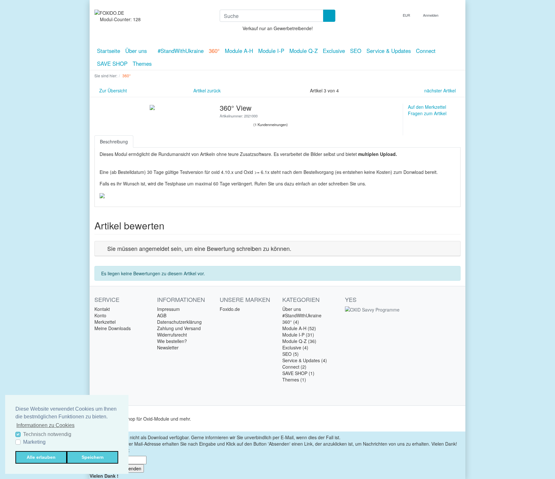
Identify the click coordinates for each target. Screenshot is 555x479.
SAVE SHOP (112, 63)
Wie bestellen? (172, 341)
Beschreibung (114, 141)
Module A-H (239, 51)
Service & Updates (388, 51)
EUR (407, 15)
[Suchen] (329, 16)
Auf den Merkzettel (427, 107)
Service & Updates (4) (304, 360)
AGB (161, 315)
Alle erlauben (41, 457)
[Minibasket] (454, 15)
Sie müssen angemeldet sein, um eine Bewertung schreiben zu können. (199, 248)
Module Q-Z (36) (299, 341)
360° (214, 51)
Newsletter (168, 347)
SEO (355, 51)
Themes (142, 63)
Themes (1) (294, 379)
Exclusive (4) (295, 347)
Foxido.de (230, 309)
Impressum (168, 309)
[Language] (392, 15)
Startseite (108, 51)
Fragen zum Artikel (427, 113)
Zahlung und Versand (179, 328)
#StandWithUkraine (181, 51)
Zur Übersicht (112, 90)
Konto (100, 315)
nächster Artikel (440, 90)
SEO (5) (290, 354)
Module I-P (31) (298, 334)
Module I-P (271, 51)
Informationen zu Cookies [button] (45, 425)
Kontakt (102, 309)
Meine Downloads (112, 328)
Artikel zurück (206, 90)
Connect (426, 51)
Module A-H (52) (299, 328)
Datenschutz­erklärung (179, 322)
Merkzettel (105, 322)
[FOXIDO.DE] (152, 13)
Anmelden (431, 15)
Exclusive (334, 51)
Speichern (93, 457)
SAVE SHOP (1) (298, 373)
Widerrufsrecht (172, 334)
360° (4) (290, 322)
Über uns (136, 51)
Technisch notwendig (47, 434)
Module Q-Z (303, 51)
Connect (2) (294, 367)
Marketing (34, 442)
